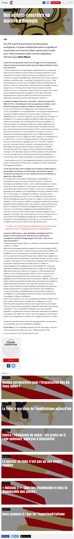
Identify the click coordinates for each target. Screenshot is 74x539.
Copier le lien (26, 536)
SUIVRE (11, 360)
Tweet (16, 536)
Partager (6, 536)
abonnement (56, 2)
